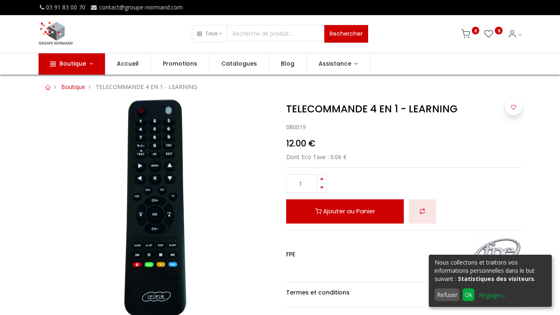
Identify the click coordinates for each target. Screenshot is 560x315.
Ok (468, 295)
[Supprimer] (322, 188)
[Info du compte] (515, 35)
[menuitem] (128, 64)
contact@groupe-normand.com (140, 7)
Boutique (73, 87)
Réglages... (493, 295)
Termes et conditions (318, 292)
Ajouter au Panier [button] (348, 211)
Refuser (447, 295)
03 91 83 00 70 (65, 7)
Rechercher (346, 34)
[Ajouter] (322, 179)
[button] (210, 34)
